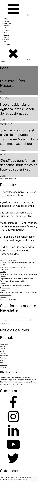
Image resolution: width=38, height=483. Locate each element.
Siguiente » (12, 178)
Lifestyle (6, 35)
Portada (6, 21)
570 (6, 260)
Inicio (5, 19)
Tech (5, 32)
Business (6, 30)
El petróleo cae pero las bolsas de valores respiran (17, 263)
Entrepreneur (8, 23)
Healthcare (7, 37)
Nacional (9, 124)
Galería (6, 42)
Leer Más (3, 120)
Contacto (3, 61)
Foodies (6, 26)
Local (8, 98)
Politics (6, 28)
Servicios (7, 44)
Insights (6, 39)
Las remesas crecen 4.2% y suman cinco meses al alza (18, 274)
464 (6, 178)
